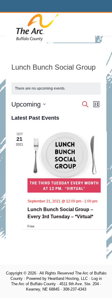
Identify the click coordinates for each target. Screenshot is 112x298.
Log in (96, 278)
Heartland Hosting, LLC (68, 278)
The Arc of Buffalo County (50, 28)
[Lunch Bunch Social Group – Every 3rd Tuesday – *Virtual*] (64, 163)
